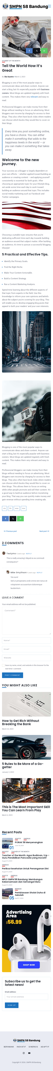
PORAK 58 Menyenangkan (29, 842)
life (10, 508)
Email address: (10, 992)
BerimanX (9, 1047)
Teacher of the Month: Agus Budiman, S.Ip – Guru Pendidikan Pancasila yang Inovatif (25, 856)
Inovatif (5, 851)
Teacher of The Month (20, 851)
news (16, 508)
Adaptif (18, 838)
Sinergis (27, 838)
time (23, 508)
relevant (34, 97)
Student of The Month (11, 61)
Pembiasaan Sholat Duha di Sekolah (30, 894)
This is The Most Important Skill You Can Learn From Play (26, 808)
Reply (29, 554)
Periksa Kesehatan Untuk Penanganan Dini (25, 868)
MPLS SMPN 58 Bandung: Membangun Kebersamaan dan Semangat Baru (22, 880)
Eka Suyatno (9, 77)
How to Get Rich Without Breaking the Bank (20, 722)
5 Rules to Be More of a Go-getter (22, 765)
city (4, 508)
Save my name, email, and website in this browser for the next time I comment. (27, 667)
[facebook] (29, 50)
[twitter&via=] (36, 50)
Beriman (18, 889)
